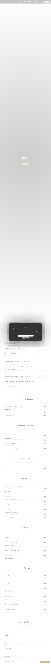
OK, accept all (20, 335)
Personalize (31, 335)
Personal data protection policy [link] (26, 337)
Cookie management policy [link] (25, 338)
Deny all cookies (26, 335)
